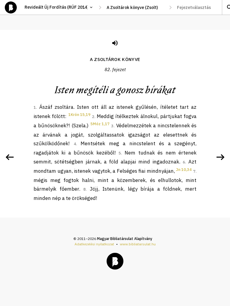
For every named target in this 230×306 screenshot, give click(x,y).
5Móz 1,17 (100, 123)
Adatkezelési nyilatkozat (94, 244)
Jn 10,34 (184, 169)
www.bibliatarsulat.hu (138, 244)
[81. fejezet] (9, 157)
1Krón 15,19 (79, 114)
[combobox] (135, 7)
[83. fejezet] (220, 157)
